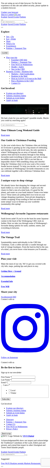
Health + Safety (17, 67)
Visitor (13, 393)
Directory (10, 419)
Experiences (11, 46)
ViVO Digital (28, 436)
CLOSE (5, 53)
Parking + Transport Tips (16, 48)
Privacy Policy (12, 429)
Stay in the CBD (18, 69)
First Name (6, 377)
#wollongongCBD (8, 297)
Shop (8, 41)
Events (16, 17)
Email (4, 382)
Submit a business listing (16, 96)
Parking (22, 17)
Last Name (6, 380)
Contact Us (15, 83)
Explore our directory (14, 93)
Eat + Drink (11, 39)
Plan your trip (11, 57)
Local (13, 390)
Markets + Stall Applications (22, 74)
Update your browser (9, 12)
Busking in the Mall (19, 76)
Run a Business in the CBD (22, 81)
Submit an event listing (15, 98)
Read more (5, 135)
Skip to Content (7, 14)
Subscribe (5, 399)
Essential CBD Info (19, 60)
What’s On (10, 44)
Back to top (6, 434)
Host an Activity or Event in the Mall (26, 78)
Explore (4, 17)
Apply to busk (12, 100)
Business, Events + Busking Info (19, 71)
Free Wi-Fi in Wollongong (22, 64)
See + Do (10, 37)
